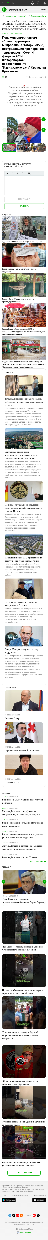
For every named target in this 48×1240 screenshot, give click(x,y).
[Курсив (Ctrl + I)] (12, 173)
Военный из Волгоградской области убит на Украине (22, 801)
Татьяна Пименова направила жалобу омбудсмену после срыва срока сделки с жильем (24, 401)
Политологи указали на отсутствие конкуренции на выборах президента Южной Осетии (23, 507)
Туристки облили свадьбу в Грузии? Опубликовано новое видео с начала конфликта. (20, 1035)
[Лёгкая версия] (13, 3)
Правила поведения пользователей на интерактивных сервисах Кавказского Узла (24, 1223)
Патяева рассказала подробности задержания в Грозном (21, 603)
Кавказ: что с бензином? (15, 16)
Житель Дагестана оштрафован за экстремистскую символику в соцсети (21, 813)
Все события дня (38, 861)
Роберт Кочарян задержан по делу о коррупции (22, 651)
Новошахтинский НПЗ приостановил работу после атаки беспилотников (23, 559)
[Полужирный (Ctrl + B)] (7, 173)
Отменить (24, 206)
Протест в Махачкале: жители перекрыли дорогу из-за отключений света (22, 992)
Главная (5, 33)
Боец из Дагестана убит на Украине (19, 857)
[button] (43, 119)
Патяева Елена (12, 782)
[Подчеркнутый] (17, 173)
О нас (4, 1196)
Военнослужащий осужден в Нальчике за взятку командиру (22, 824)
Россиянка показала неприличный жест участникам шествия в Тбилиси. (21, 1164)
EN (8, 2)
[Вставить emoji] (28, 173)
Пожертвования (40, 1196)
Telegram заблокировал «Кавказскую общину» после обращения (20, 1082)
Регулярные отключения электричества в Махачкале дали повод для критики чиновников (21, 454)
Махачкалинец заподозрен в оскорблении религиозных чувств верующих (22, 836)
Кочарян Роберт (12, 718)
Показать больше (24, 1172)
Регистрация (24, 199)
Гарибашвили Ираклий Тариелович (22, 750)
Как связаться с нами (20, 1196)
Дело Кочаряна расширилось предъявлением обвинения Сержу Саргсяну (24, 900)
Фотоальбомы (16, 33)
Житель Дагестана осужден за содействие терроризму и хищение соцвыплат (22, 847)
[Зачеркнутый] (22, 173)
